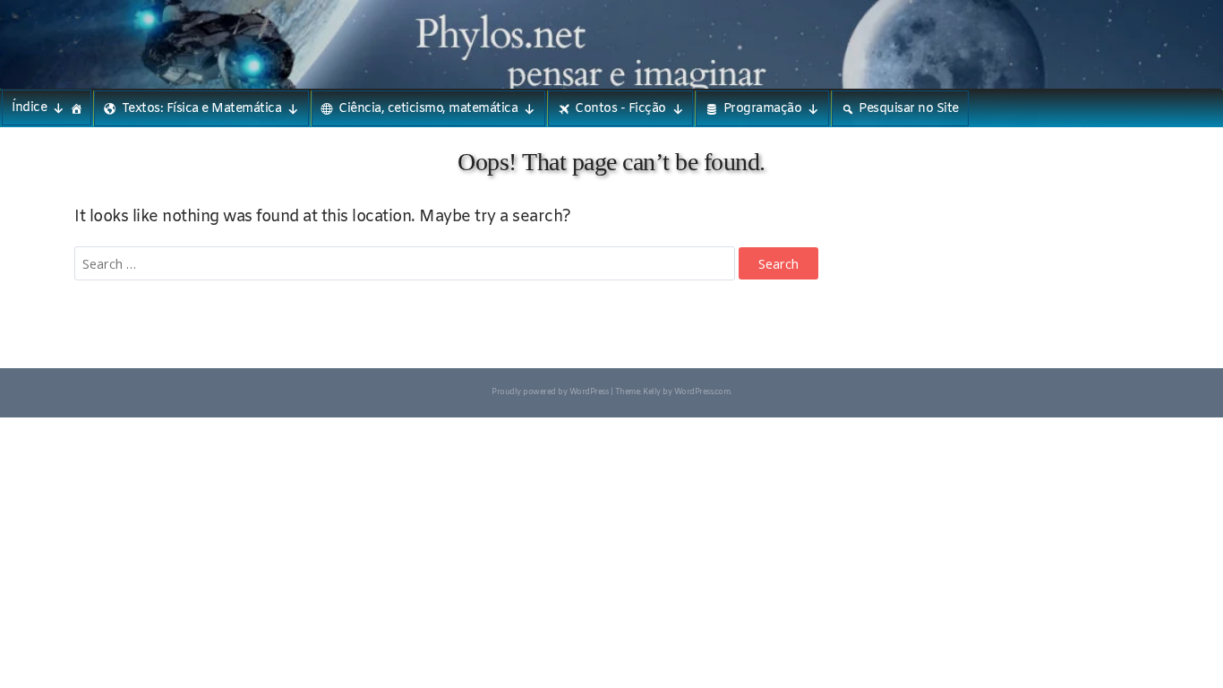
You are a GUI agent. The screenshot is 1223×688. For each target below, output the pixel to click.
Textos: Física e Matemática (202, 108)
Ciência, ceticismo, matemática (427, 108)
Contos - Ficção (620, 108)
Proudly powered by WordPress (550, 392)
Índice (29, 107)
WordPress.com (702, 392)
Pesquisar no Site (909, 108)
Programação (762, 108)
